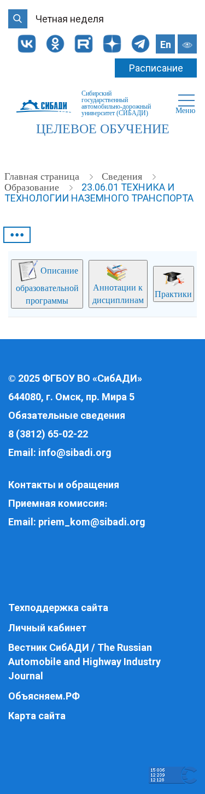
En (165, 44)
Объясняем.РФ (44, 696)
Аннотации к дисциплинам (118, 294)
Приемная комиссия (56, 503)
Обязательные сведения (66, 415)
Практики (173, 294)
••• (17, 235)
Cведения (123, 176)
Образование (33, 187)
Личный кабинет (47, 627)
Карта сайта (37, 715)
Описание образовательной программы (47, 285)
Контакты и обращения (63, 484)
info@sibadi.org (75, 452)
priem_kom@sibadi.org (91, 522)
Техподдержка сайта (58, 607)
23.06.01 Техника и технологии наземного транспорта (99, 192)
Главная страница (43, 176)
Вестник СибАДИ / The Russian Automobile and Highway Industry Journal (84, 661)
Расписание (156, 68)
